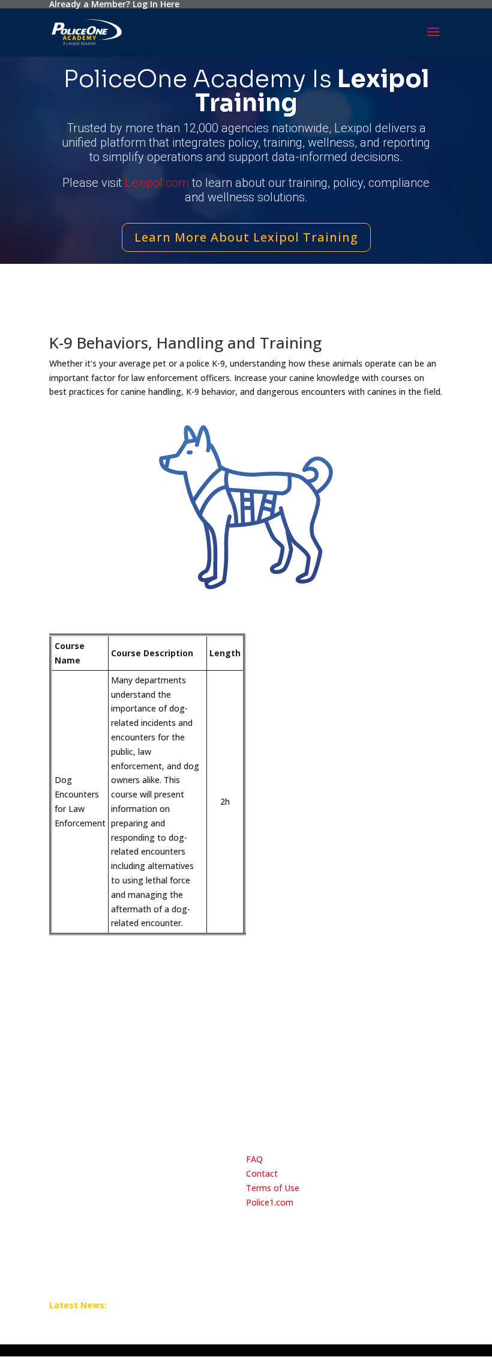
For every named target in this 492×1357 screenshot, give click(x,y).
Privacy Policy (78, 1104)
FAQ (254, 1159)
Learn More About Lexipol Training (246, 237)
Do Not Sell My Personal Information (246, 1104)
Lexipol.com (157, 182)
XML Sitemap (397, 1104)
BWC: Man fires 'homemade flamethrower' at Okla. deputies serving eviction (199, 1303)
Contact (262, 1173)
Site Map (343, 1104)
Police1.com (269, 1202)
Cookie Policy (142, 1104)
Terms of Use (272, 1188)
